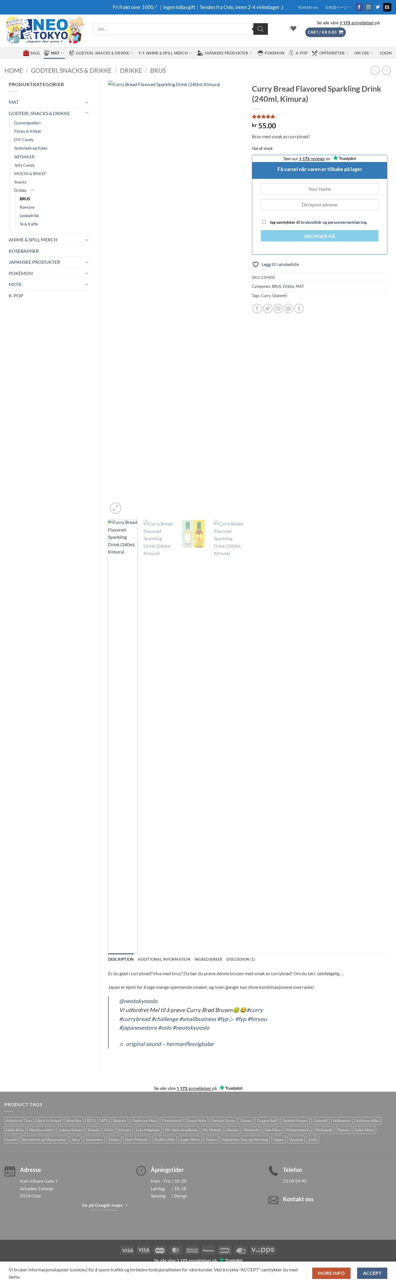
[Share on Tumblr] (299, 308)
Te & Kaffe (29, 223)
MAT (55, 53)
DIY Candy (24, 139)
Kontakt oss (308, 7)
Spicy (76, 1139)
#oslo (164, 1027)
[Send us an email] (387, 7)
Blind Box (74, 1120)
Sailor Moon (364, 1130)
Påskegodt (324, 1130)
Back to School (49, 1120)
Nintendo (251, 1130)
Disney (246, 1120)
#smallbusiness (197, 1018)
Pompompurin (298, 1130)
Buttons (119, 1120)
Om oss (361, 53)
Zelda (312, 1139)
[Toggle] (86, 102)
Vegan (278, 1139)
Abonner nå (319, 236)
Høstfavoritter (41, 1130)
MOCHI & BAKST (30, 173)
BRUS (158, 70)
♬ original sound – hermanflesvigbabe (166, 1043)
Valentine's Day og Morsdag (245, 1139)
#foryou (257, 1018)
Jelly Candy (24, 165)
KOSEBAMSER (24, 251)
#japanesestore (138, 1027)
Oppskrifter (332, 53)
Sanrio (11, 1139)
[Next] (233, 297)
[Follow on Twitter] (378, 7)
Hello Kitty (15, 1130)
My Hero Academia (181, 1130)
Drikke (131, 70)
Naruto (233, 1130)
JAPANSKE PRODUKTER (226, 53)
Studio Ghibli (164, 1139)
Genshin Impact (295, 1120)
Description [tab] (121, 959)
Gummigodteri (27, 122)
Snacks (20, 181)
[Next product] (374, 70)
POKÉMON (274, 53)
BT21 (91, 1120)
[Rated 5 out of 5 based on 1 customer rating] (319, 116)
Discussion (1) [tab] (240, 959)
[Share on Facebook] (257, 308)
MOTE (15, 284)
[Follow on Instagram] (368, 7)
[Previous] (118, 297)
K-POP (302, 53)
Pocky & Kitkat (27, 131)
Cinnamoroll (171, 1120)
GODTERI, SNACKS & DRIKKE (102, 53)
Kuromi (125, 1130)
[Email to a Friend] (278, 308)
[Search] (260, 29)
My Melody (212, 1130)
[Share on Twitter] (268, 308)
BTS (104, 1120)
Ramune (27, 207)
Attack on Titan (19, 1120)
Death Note (196, 1120)
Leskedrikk (29, 215)
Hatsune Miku (367, 1120)
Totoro (211, 1139)
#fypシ (225, 1018)
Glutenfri (279, 295)
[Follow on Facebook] (359, 7)
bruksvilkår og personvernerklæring (333, 222)
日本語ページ (336, 7)
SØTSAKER (24, 156)
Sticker (114, 1139)
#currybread (134, 1018)
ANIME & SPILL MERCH (167, 53)
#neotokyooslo (190, 1027)
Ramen (343, 1130)
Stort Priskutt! (137, 1139)
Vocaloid (296, 1139)
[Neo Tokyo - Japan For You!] (44, 30)
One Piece (272, 1130)
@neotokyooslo (138, 1001)
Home (13, 70)
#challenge (164, 1018)
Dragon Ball (267, 1120)
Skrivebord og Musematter (44, 1139)
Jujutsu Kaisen (71, 1130)
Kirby (108, 1130)
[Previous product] (386, 70)
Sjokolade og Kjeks (31, 147)
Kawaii (93, 1130)
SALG (35, 53)
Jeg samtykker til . (318, 222)
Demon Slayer (223, 1120)
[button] (325, 32)
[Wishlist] (293, 28)
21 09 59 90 (294, 1181)
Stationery (94, 1139)
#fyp (240, 1018)
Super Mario (190, 1139)
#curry (254, 1009)
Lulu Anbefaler (148, 1130)
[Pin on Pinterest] (288, 308)
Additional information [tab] (164, 959)
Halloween (342, 1120)
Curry (265, 295)
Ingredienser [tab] (208, 959)
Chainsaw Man (144, 1120)
